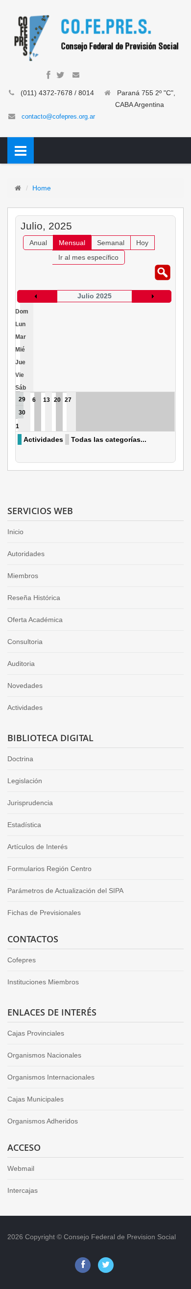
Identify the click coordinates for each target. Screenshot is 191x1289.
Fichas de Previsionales (44, 912)
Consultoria (25, 641)
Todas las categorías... (108, 439)
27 (68, 399)
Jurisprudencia (30, 803)
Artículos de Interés (37, 847)
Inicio (15, 532)
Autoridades (26, 554)
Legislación (24, 781)
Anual (38, 243)
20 (57, 399)
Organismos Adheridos (42, 1121)
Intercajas (22, 1190)
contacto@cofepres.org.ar (58, 116)
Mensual (72, 243)
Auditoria (21, 663)
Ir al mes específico (88, 257)
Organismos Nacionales (44, 1055)
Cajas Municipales (35, 1099)
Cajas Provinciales (35, 1033)
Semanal (110, 243)
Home (41, 188)
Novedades (25, 685)
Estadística (24, 825)
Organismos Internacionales (51, 1077)
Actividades (43, 439)
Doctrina (20, 759)
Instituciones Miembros (43, 982)
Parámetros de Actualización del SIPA (65, 890)
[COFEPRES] (95, 37)
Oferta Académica (35, 620)
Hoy (142, 243)
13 (46, 399)
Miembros (22, 576)
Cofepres (21, 960)
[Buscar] (162, 272)
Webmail (20, 1168)
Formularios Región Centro (49, 869)
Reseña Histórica (33, 598)
